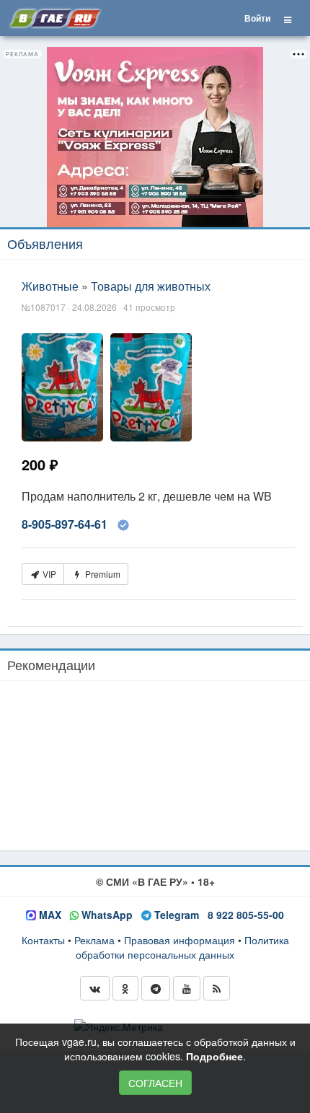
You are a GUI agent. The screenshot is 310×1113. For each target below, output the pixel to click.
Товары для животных (151, 286)
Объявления (45, 243)
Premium (101, 574)
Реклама (94, 940)
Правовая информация (179, 940)
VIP (48, 574)
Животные (50, 286)
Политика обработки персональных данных (182, 947)
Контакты (43, 940)
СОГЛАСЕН (155, 1082)
